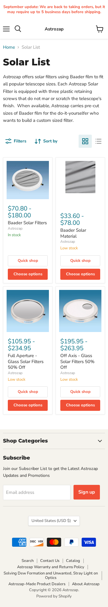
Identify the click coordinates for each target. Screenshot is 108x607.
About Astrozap (86, 584)
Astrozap (15, 228)
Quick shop (28, 260)
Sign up (86, 492)
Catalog (73, 560)
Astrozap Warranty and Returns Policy (50, 567)
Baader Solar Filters (27, 223)
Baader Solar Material (73, 233)
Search (28, 560)
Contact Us (49, 560)
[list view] (98, 141)
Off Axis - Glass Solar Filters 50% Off (77, 361)
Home (9, 47)
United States (51, 520)
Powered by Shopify (54, 596)
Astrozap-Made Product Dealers (36, 584)
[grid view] (85, 141)
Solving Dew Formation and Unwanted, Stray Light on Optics (51, 575)
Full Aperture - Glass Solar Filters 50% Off (26, 361)
